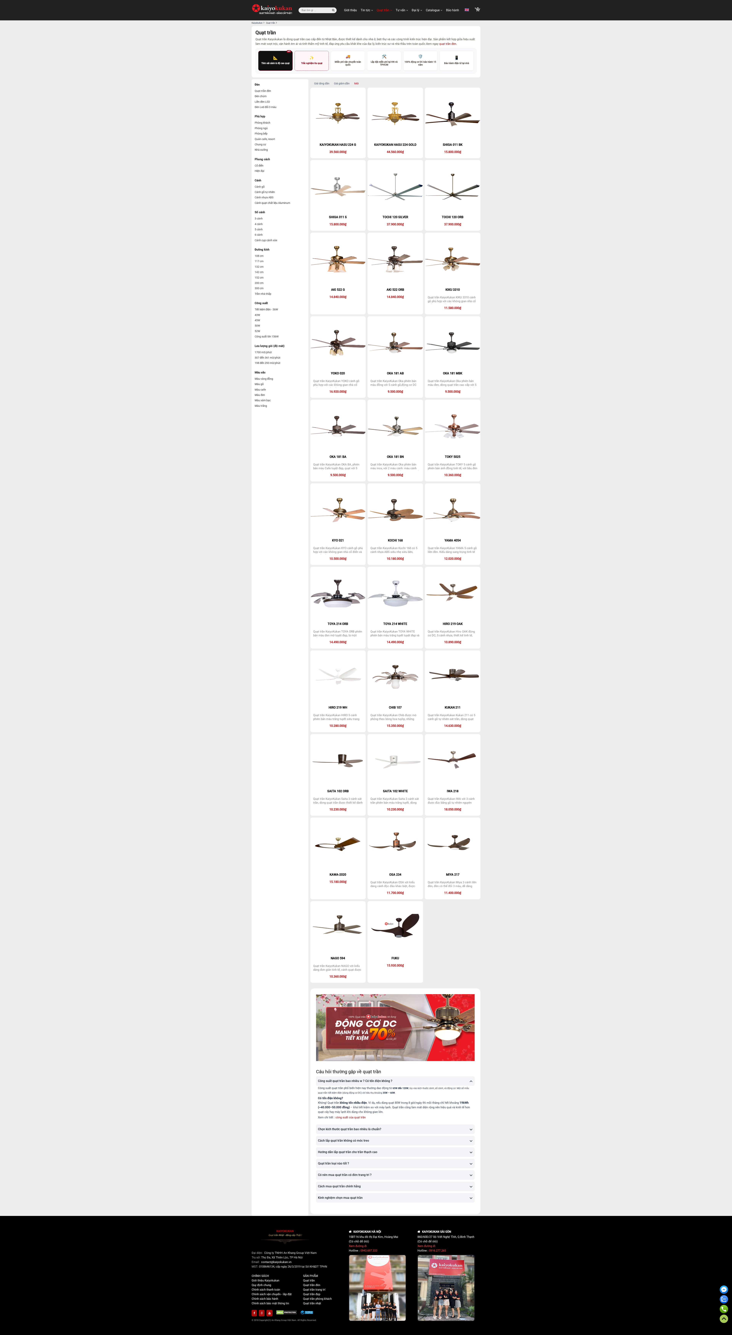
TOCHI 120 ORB (452, 217)
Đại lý (415, 10)
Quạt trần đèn (311, 1285)
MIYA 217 (452, 874)
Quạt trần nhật (312, 1303)
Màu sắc (260, 372)
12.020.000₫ (452, 559)
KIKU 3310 (452, 290)
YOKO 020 (338, 373)
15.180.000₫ (337, 882)
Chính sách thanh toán (266, 1289)
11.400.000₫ (452, 893)
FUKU (395, 958)
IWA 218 (452, 791)
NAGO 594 (338, 958)
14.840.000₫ (337, 297)
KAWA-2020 (338, 874)
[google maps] (262, 1313)
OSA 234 (395, 874)
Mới (356, 83)
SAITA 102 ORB (338, 791)
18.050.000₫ (452, 809)
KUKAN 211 (453, 707)
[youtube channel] (269, 1313)
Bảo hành (452, 10)
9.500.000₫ (395, 391)
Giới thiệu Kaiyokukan (265, 1280)
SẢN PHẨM (310, 1276)
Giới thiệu (350, 10)
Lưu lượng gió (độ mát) (269, 346)
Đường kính (262, 249)
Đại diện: (257, 1253)
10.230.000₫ (337, 809)
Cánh (258, 180)
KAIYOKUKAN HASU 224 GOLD (395, 145)
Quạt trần (383, 10)
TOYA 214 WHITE (395, 624)
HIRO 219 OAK (453, 624)
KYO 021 (338, 540)
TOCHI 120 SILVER (395, 217)
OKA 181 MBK (452, 373)
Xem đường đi (358, 1246)
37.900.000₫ (395, 224)
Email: (256, 1262)
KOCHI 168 (395, 540)
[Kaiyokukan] (272, 10)
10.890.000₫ (452, 642)
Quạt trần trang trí (314, 1289)
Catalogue (433, 10)
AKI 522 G (338, 290)
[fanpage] (254, 1313)
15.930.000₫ (395, 965)
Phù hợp (260, 116)
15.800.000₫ (452, 152)
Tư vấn (400, 10)
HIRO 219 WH (338, 707)
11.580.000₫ (452, 308)
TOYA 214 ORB (338, 624)
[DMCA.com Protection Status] (286, 1313)
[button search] (333, 10)
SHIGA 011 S (338, 217)
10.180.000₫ (395, 559)
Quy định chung (261, 1285)
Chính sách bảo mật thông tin (270, 1303)
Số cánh (260, 212)
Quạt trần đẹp (311, 1294)
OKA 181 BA (338, 457)
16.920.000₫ (337, 391)
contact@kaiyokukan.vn (276, 1262)
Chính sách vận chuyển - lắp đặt (272, 1294)
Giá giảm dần (342, 83)
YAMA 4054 (453, 540)
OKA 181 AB (395, 373)
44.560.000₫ (395, 152)
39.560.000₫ (337, 152)
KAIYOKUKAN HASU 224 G (338, 145)
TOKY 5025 (452, 457)
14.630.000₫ (452, 726)
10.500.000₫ (337, 559)
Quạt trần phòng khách (317, 1299)
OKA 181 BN (395, 457)
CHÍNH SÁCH (260, 1276)
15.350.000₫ (395, 726)
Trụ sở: (256, 1257)
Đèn (257, 84)
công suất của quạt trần (351, 1117)
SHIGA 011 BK (452, 145)
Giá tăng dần (321, 83)
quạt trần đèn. (448, 44)
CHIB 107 (395, 707)
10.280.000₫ (337, 726)
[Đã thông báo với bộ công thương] (307, 1313)
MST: (255, 1266)
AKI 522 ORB (395, 290)
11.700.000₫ (395, 893)
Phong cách (262, 159)
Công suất (261, 303)
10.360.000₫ (452, 475)
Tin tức (365, 10)
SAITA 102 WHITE (395, 791)
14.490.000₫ (337, 642)
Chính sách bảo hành (265, 1299)
